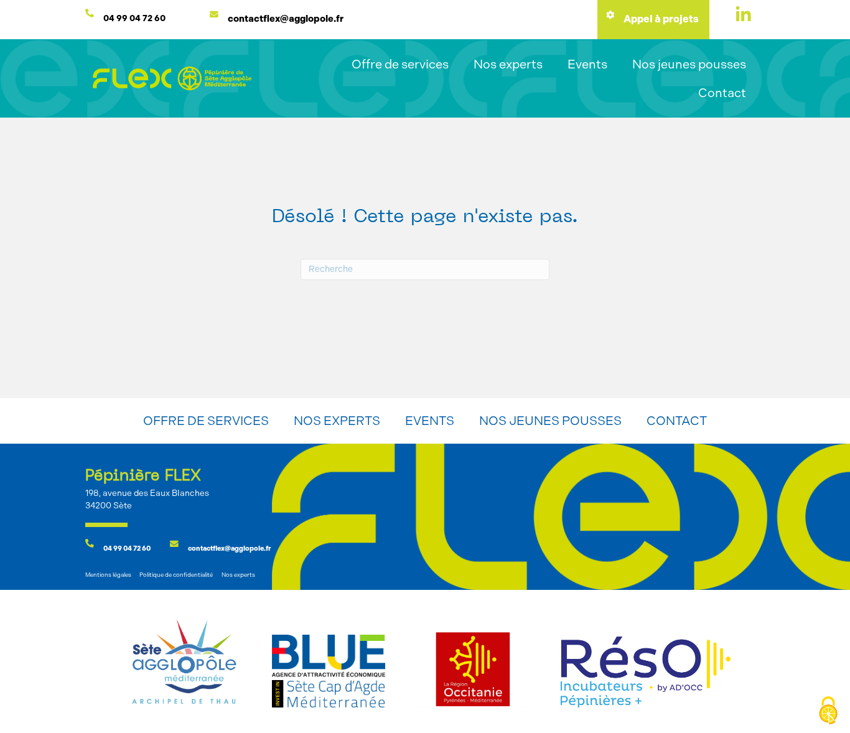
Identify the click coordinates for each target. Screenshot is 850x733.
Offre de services (400, 64)
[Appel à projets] (609, 15)
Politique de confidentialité (176, 574)
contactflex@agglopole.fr (285, 18)
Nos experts (508, 64)
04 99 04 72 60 (134, 18)
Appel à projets (661, 19)
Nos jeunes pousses (689, 64)
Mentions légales (108, 574)
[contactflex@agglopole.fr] (214, 14)
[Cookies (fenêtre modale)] (828, 711)
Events (587, 64)
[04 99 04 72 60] (89, 13)
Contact (722, 92)
